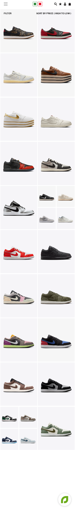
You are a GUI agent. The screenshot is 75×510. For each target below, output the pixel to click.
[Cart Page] (69, 4)
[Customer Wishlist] (60, 4)
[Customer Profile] (65, 4)
